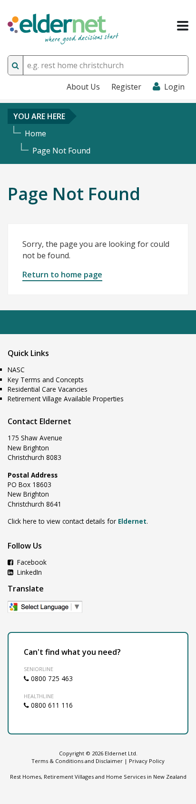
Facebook (31, 562)
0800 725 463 (51, 678)
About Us (83, 86)
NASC (16, 369)
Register (126, 86)
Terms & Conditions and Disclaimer (77, 760)
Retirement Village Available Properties (66, 398)
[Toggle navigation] (182, 26)
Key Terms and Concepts (46, 379)
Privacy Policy (147, 760)
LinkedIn (28, 572)
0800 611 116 (51, 705)
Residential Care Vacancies (48, 389)
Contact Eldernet (39, 421)
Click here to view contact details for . (78, 521)
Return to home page (62, 274)
